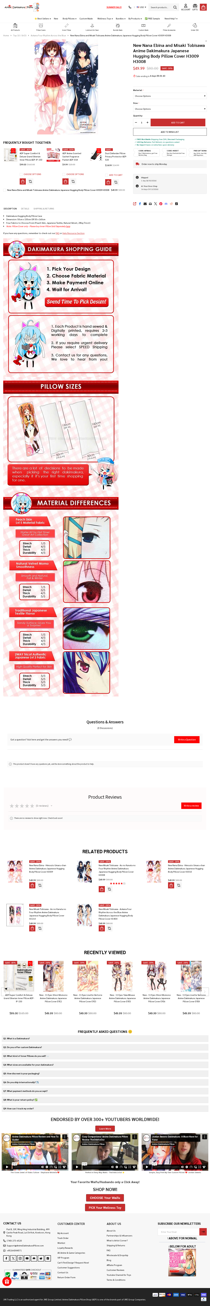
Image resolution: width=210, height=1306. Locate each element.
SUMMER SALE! (114, 7)
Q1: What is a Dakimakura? (16, 1038)
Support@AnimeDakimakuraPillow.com (25, 1245)
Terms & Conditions (116, 1279)
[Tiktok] (176, 203)
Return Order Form (66, 1277)
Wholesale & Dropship (117, 1255)
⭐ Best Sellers (41, 18)
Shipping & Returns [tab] (44, 208)
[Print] (150, 203)
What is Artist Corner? (117, 1240)
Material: (138, 90)
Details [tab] (25, 208)
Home (6, 35)
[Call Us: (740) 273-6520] (130, 7)
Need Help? (170, 18)
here (68, 226)
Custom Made (86, 18)
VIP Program (63, 1257)
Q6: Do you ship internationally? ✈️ (21, 1082)
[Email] (145, 203)
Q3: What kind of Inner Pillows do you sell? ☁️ (26, 1055)
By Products (134, 18)
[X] (155, 203)
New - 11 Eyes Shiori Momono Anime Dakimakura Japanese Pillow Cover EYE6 (157, 998)
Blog (109, 1260)
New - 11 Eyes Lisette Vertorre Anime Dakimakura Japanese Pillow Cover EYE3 (87, 998)
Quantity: (138, 115)
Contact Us (62, 1272)
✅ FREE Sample (152, 18)
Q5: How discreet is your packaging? (21, 1073)
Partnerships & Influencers (119, 1235)
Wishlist (61, 1242)
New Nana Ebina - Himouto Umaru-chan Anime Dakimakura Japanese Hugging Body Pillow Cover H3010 (186, 868)
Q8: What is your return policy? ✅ (20, 1099)
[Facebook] (139, 203)
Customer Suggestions (68, 1267)
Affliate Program (114, 1265)
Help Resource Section (73, 233)
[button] (15, 27)
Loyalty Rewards (65, 1247)
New (56, 18)
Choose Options (32, 174)
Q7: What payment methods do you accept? (25, 1091)
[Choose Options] (23, 181)
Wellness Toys (104, 18)
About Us (111, 1230)
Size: (136, 103)
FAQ (57, 233)
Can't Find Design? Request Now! (73, 1262)
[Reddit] (171, 203)
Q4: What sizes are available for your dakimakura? (28, 1064)
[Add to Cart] (108, 182)
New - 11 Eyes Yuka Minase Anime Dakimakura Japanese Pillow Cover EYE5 (122, 998)
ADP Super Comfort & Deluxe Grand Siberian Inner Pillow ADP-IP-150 (31, 156)
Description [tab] (10, 208)
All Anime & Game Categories (71, 1252)
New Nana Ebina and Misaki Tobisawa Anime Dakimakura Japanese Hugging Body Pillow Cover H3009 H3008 (58, 190)
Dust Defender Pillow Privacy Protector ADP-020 (116, 156)
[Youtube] (27, 1258)
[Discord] (166, 203)
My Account (63, 1233)
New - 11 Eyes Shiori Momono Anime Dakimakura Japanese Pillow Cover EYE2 (53, 998)
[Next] (204, 991)
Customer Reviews (115, 1270)
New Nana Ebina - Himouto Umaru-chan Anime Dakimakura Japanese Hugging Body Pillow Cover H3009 (47, 868)
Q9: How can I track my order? (18, 1108)
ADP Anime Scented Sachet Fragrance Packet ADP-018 (71, 156)
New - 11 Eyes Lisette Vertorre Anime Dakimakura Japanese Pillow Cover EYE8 (191, 998)
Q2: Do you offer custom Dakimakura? (22, 1047)
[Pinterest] (160, 203)
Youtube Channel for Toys (119, 1274)
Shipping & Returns (116, 1245)
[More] (49, 18)
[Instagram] (20, 1258)
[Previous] (5, 991)
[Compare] (30, 181)
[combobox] (163, 7)
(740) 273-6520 (14, 1240)
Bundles (120, 18)
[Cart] (203, 7)
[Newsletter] (203, 1231)
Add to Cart (179, 122)
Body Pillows (69, 18)
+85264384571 (14, 1250)
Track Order (63, 1238)
